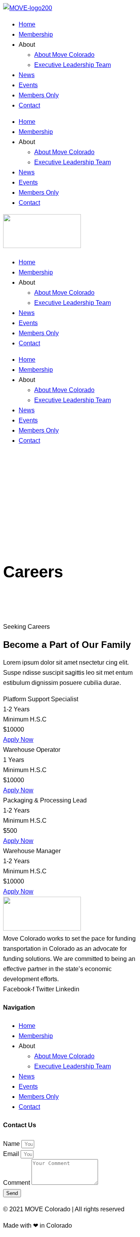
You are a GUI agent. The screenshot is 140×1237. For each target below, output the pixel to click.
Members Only (39, 95)
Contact (29, 105)
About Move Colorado (64, 54)
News (27, 75)
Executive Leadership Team (72, 65)
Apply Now (18, 739)
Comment (17, 1182)
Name (12, 1143)
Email (12, 1154)
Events (28, 85)
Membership (36, 34)
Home (27, 24)
